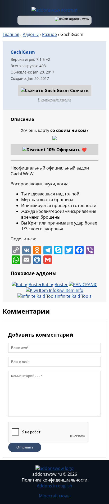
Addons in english (54, 486)
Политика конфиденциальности (54, 480)
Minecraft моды (54, 496)
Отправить (24, 447)
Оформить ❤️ (71, 150)
